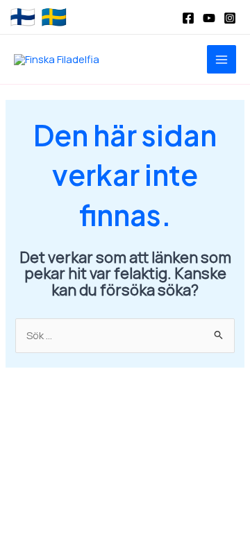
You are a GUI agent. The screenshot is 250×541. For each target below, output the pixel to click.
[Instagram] (230, 18)
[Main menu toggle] (221, 59)
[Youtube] (209, 18)
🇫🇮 (22, 17)
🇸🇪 (54, 17)
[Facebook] (188, 18)
